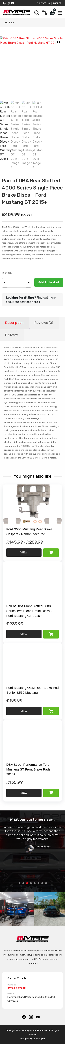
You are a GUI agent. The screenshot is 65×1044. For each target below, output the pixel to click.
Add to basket (48, 282)
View (23, 552)
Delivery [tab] (11, 335)
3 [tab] (27, 883)
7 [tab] (42, 883)
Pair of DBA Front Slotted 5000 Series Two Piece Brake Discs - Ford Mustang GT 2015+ (29, 611)
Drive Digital (39, 1039)
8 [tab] (46, 883)
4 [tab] (31, 883)
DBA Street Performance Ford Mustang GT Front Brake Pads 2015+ (28, 769)
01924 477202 (16, 988)
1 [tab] (19, 883)
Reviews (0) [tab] (43, 323)
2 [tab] (23, 883)
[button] (59, 42)
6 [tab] (38, 883)
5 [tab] (35, 883)
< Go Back (9, 22)
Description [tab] (14, 323)
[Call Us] (44, 13)
